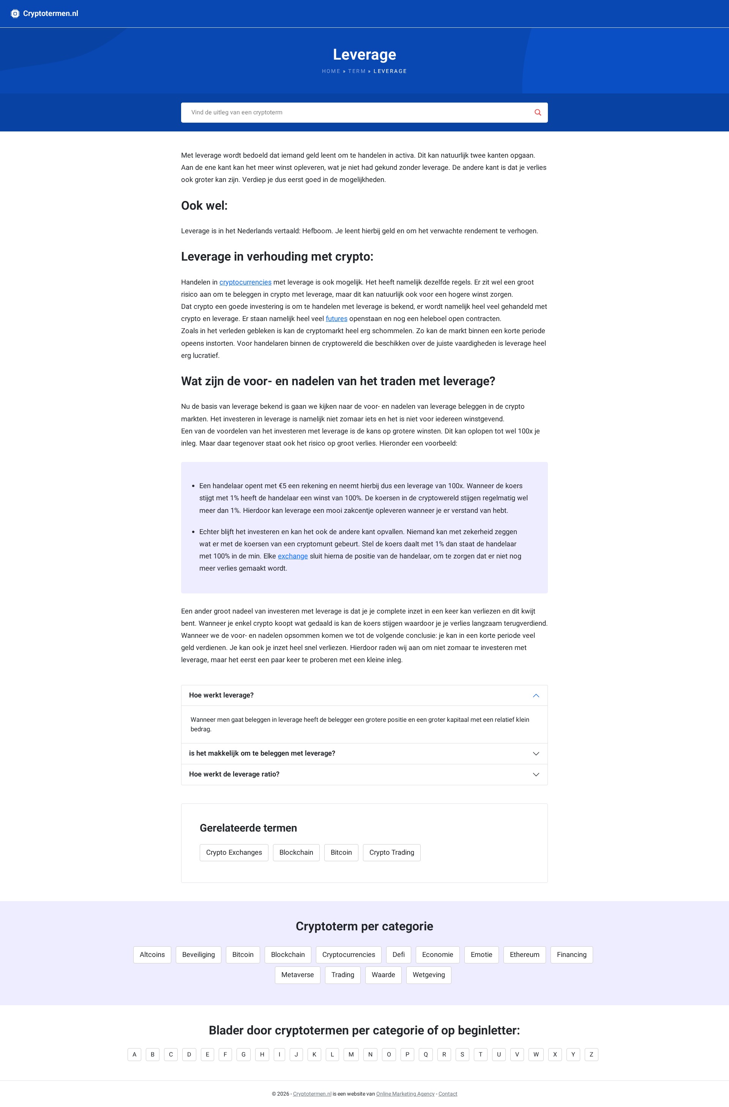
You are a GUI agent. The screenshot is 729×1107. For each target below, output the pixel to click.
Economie (437, 955)
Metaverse (297, 975)
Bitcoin (341, 853)
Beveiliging (198, 955)
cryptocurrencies (245, 282)
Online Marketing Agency (405, 1094)
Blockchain (296, 853)
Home (331, 71)
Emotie (481, 955)
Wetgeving (429, 975)
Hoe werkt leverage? (221, 695)
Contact (448, 1094)
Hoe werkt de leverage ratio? (234, 774)
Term (357, 71)
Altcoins (152, 955)
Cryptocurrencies (348, 955)
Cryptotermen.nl (49, 13)
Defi (399, 955)
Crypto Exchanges (234, 853)
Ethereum (525, 955)
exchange (293, 556)
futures (336, 319)
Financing (572, 955)
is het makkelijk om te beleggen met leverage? (262, 753)
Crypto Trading (391, 853)
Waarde (383, 975)
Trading (342, 975)
